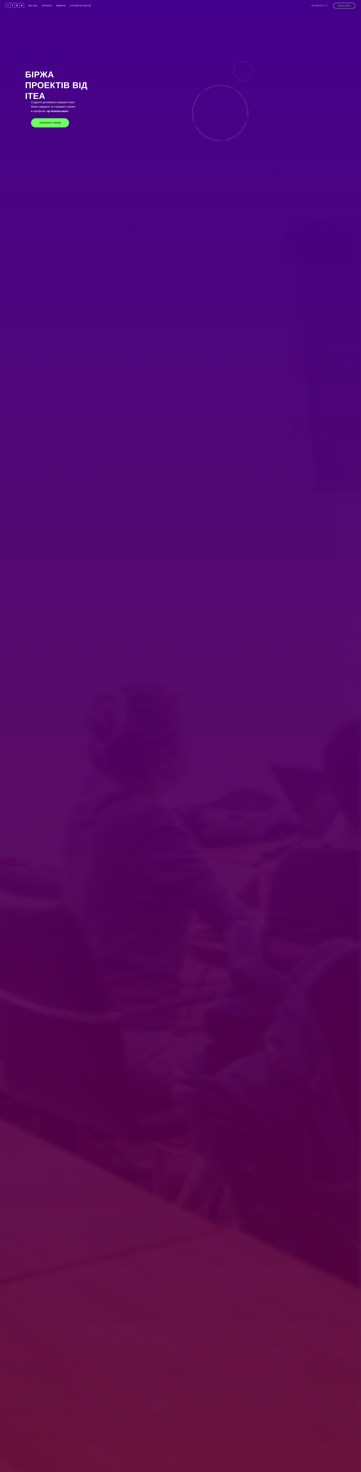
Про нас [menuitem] (33, 6)
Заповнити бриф (50, 122)
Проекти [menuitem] (47, 6)
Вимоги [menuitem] (60, 6)
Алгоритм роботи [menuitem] (80, 6)
